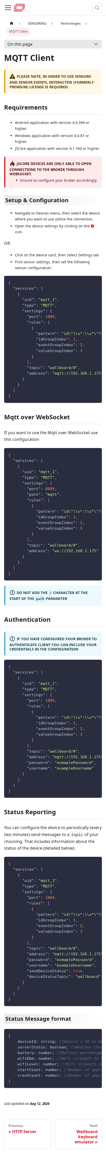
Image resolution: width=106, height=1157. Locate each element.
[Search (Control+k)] (97, 8)
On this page (19, 44)
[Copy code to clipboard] (95, 282)
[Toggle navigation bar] (8, 8)
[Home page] (11, 23)
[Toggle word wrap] (86, 282)
